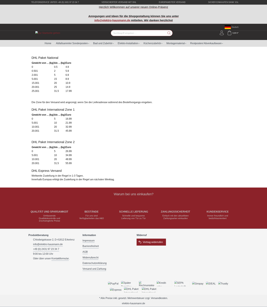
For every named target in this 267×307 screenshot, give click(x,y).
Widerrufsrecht (90, 257)
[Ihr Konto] (221, 33)
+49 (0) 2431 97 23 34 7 (46, 249)
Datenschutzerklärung (95, 263)
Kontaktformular (60, 258)
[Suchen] (169, 33)
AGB (85, 252)
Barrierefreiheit (91, 246)
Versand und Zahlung (94, 268)
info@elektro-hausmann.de (112, 20)
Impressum (89, 240)
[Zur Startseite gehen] (47, 33)
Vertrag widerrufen (153, 242)
